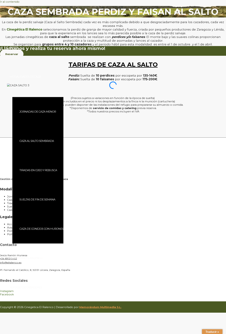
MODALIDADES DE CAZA (25, 76)
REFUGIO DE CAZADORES (26, 287)
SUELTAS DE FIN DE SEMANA (37, 199)
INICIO (14, 47)
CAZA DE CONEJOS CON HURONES (41, 228)
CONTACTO (17, 316)
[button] (113, 91)
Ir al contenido (9, 1)
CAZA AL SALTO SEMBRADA (36, 141)
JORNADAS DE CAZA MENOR (37, 111)
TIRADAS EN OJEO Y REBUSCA (38, 170)
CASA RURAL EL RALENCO (26, 258)
